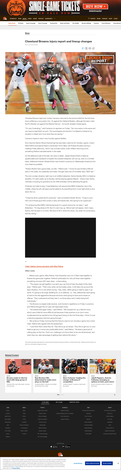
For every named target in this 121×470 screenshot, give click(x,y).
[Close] (118, 463)
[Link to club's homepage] (5, 18)
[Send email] (89, 49)
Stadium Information (110, 430)
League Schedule (65, 419)
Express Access (42, 430)
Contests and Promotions (88, 410)
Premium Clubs (42, 422)
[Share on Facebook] (82, 49)
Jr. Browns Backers (88, 425)
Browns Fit (109, 413)
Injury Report (8, 419)
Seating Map (42, 425)
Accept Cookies (107, 463)
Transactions (8, 422)
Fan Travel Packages (42, 436)
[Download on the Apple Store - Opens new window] (54, 446)
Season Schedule (65, 410)
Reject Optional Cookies (92, 463)
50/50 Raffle (88, 433)
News (24, 410)
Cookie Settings (78, 463)
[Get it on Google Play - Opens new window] (66, 447)
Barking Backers (88, 428)
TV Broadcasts (24, 428)
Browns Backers (88, 422)
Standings (7, 428)
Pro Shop (110, 419)
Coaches (8, 413)
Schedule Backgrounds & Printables (64, 413)
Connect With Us (110, 428)
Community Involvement (110, 410)
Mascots (88, 419)
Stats (8, 425)
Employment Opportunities (109, 433)
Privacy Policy (16, 468)
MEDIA (24, 407)
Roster (7, 410)
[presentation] (115, 395)
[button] (60, 238)
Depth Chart (8, 416)
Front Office (8, 430)
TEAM (7, 407)
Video (24, 413)
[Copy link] (93, 48)
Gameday (88, 413)
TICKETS (42, 407)
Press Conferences (24, 425)
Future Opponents (64, 416)
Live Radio (24, 422)
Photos (24, 416)
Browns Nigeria (109, 416)
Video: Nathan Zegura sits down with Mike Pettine (44, 266)
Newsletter (109, 422)
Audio (24, 419)
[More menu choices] (54, 18)
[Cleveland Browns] (60, 455)
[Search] (89, 18)
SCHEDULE (64, 407)
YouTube (24, 433)
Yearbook (8, 436)
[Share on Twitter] (86, 49)
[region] (60, 463)
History (7, 433)
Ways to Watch (24, 430)
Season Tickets (42, 413)
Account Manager (42, 416)
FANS (88, 407)
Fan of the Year (88, 416)
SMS (110, 425)
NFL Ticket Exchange (42, 433)
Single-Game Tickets (42, 410)
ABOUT (110, 407)
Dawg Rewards (88, 430)
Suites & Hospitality (42, 419)
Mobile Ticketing (42, 428)
